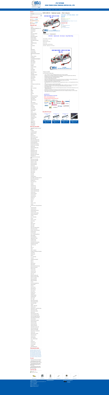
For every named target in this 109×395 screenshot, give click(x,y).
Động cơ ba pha (33, 223)
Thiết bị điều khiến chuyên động (35, 317)
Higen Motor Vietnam (34, 72)
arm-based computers (34, 131)
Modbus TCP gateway (34, 280)
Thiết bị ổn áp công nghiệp (34, 329)
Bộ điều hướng (33, 146)
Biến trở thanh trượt (33, 138)
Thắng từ (32, 304)
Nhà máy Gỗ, (32, 353)
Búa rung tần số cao (33, 181)
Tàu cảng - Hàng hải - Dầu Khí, (36, 355)
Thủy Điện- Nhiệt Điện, (38, 356)
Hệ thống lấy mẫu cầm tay (34, 243)
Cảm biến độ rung (33, 185)
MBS (31, 89)
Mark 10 (32, 86)
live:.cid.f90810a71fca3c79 (65, 27)
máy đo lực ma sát (33, 271)
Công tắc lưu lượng (33, 211)
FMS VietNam (33, 60)
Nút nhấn (32, 281)
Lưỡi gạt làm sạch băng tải (34, 259)
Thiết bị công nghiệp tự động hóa (35, 316)
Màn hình (32, 260)
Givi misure (32, 64)
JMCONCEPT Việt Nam (34, 74)
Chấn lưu (32, 200)
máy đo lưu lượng (33, 272)
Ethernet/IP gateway (33, 236)
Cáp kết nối (32, 198)
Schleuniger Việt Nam (34, 114)
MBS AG (32, 90)
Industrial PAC (33, 252)
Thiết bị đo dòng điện (34, 321)
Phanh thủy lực (33, 291)
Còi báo (32, 201)
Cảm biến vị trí (33, 197)
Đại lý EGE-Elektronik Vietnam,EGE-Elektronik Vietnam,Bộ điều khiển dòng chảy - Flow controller (35, 367)
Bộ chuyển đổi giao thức (34, 142)
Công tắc (32, 204)
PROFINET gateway (33, 295)
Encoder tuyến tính (33, 231)
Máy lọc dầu (32, 273)
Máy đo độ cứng (33, 263)
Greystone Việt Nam (33, 66)
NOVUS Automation (33, 99)
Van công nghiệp (33, 344)
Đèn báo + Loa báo (33, 219)
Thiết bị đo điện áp (33, 318)
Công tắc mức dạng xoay (34, 214)
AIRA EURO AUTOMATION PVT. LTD (36, 28)
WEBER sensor (33, 122)
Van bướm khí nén (33, 342)
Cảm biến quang (33, 192)
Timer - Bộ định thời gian (34, 338)
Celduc (32, 41)
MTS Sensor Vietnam (34, 97)
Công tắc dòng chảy (33, 207)
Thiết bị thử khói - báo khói (34, 333)
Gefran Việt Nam (33, 61)
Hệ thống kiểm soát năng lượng (35, 242)
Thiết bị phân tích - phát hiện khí (35, 330)
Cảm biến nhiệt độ (33, 188)
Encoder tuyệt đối (33, 232)
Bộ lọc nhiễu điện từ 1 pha (34, 167)
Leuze (31, 81)
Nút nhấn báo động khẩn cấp (35, 283)
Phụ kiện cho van (33, 292)
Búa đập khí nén (33, 180)
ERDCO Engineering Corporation (35, 53)
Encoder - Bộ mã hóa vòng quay (35, 230)
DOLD (31, 44)
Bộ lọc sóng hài (33, 172)
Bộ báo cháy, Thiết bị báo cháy (35, 139)
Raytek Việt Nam (33, 110)
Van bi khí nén (33, 341)
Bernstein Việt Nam (33, 37)
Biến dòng (32, 134)
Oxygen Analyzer (33, 284)
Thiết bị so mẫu (33, 332)
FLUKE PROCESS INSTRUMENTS (35, 58)
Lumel (31, 85)
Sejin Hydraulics (33, 115)
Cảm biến (32, 184)
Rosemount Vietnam (33, 113)
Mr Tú (63, 24)
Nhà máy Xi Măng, (38, 354)
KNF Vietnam (32, 78)
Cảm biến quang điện (34, 193)
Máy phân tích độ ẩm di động (35, 276)
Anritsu (32, 32)
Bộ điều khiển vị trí (33, 155)
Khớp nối (32, 255)
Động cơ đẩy (32, 224)
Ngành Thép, (35, 350)
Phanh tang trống (33, 289)
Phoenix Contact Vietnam (34, 103)
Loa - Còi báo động (33, 256)
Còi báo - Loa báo (33, 202)
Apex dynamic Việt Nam (34, 33)
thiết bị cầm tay (33, 312)
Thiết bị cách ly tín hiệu (34, 309)
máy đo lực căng (33, 269)
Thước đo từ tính (33, 336)
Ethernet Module (33, 235)
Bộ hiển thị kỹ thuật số (34, 163)
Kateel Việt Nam (33, 76)
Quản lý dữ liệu (33, 297)
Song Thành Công (49, 44)
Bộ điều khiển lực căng (34, 150)
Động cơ (32, 222)
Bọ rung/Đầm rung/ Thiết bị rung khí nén (36, 177)
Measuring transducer (34, 279)
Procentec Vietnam (33, 109)
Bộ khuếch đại (33, 165)
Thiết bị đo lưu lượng (33, 322)
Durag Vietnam (33, 45)
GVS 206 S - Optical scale (48, 38)
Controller (32, 215)
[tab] (46, 34)
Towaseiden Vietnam (33, 117)
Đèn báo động (33, 220)
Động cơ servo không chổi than (35, 227)
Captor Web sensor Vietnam (34, 40)
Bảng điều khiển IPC (33, 133)
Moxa (31, 94)
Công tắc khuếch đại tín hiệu (35, 210)
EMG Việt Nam (33, 49)
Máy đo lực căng (33, 268)
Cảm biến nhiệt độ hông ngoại (35, 189)
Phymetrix (32, 105)
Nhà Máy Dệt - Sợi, (34, 352)
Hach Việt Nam (33, 69)
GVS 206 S (46, 40)
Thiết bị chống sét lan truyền (34, 313)
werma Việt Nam (33, 123)
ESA (31, 54)
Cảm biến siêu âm (33, 194)
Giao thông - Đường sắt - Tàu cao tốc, (72, 20)
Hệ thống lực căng (33, 244)
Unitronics (32, 119)
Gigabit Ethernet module (34, 238)
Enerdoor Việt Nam (33, 52)
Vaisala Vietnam (33, 121)
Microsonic (32, 93)
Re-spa (32, 111)
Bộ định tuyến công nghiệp (34, 159)
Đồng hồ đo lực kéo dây (34, 228)
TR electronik (32, 118)
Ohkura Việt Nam (33, 102)
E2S (31, 48)
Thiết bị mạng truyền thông (34, 328)
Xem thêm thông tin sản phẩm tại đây (48, 73)
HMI (31, 246)
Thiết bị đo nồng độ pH (34, 325)
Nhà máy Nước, (36, 353)
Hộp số (32, 248)
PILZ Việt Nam (33, 106)
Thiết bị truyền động (33, 334)
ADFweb (32, 27)
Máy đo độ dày (33, 264)
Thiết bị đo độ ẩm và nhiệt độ (35, 320)
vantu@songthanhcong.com (66, 25)
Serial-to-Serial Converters (34, 301)
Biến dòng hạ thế (33, 135)
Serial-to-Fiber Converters (34, 300)
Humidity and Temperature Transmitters (36, 251)
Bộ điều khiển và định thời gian (35, 154)
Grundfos (32, 68)
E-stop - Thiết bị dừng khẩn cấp (35, 234)
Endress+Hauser (33, 50)
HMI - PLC (32, 247)
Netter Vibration (33, 98)
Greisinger (32, 65)
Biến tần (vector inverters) (34, 137)
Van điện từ (32, 345)
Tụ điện (32, 340)
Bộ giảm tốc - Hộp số (33, 161)
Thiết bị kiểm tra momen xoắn (35, 326)
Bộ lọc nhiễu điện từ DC (34, 169)
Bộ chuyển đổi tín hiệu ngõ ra (35, 143)
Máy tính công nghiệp (34, 277)
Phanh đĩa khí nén (33, 288)
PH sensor (32, 285)
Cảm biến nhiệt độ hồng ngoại (35, 190)
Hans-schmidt (33, 70)
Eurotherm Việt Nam (33, 56)
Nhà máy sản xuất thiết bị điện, (35, 354)
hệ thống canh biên (33, 239)
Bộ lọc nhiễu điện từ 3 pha (34, 168)
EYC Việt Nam (33, 57)
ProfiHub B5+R (33, 293)
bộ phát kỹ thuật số (33, 176)
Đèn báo (32, 218)
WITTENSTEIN (33, 125)
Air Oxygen (32, 130)
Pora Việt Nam (33, 107)
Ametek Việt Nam (33, 29)
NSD (31, 101)
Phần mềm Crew (33, 287)
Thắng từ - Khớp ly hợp (34, 305)
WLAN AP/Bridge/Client (34, 346)
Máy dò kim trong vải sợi (34, 267)
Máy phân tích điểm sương (34, 275)
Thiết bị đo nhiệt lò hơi (34, 324)
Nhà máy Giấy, (39, 352)
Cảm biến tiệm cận (33, 196)
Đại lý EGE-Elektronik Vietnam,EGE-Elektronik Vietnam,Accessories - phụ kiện (36, 362)
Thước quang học (33, 337)
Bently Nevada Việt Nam (34, 36)
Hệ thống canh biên (33, 240)
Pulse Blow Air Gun (33, 296)
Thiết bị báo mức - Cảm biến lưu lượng (36, 308)
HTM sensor (32, 73)
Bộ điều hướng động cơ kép (34, 147)
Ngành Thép (66, 21)
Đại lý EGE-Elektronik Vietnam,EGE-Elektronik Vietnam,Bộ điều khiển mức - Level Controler (35, 364)
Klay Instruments (33, 77)
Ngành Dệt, (31, 350)
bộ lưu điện (32, 173)
